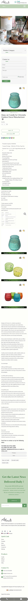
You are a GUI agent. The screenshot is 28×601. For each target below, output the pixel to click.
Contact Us (3, 547)
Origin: (3, 171)
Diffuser (3, 559)
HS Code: (4, 173)
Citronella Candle (14, 460)
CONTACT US (14, 500)
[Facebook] (2, 531)
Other (2, 562)
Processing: (4, 158)
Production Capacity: (6, 143)
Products (3, 541)
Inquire (9, 130)
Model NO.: (4, 153)
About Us (3, 545)
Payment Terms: (5, 149)
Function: (4, 181)
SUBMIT (6, 81)
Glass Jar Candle (5, 460)
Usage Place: (5, 166)
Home (2, 539)
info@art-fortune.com (22, 2)
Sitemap (3, 549)
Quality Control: (5, 164)
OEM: (3, 159)
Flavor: (3, 185)
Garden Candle (5, 462)
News (2, 543)
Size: (3, 154)
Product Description (6, 188)
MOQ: (3, 161)
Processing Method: (6, 163)
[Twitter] (8, 531)
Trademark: (4, 168)
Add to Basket (10, 133)
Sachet (2, 561)
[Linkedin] (5, 531)
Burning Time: (5, 156)
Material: (4, 176)
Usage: (3, 178)
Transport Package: (6, 146)
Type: (3, 175)
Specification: (5, 169)
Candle (2, 557)
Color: (3, 183)
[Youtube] (10, 531)
